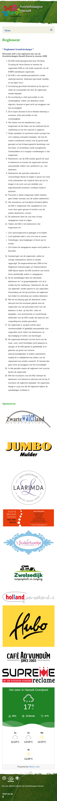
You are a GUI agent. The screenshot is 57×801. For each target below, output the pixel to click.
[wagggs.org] (4, 778)
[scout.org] (17, 778)
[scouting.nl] (11, 779)
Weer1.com (34, 766)
